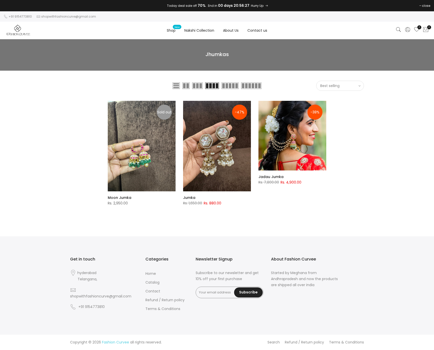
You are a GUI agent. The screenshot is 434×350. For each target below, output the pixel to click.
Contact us (257, 30)
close (426, 6)
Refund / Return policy (165, 299)
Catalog (152, 282)
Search (273, 342)
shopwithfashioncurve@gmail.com (68, 16)
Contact (152, 291)
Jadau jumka (271, 176)
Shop (173, 29)
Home (150, 273)
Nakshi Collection (199, 30)
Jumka (189, 197)
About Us (231, 30)
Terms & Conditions (162, 308)
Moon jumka (119, 197)
